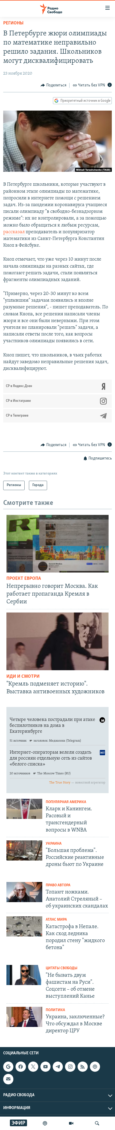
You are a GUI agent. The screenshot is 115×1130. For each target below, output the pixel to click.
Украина (54, 844)
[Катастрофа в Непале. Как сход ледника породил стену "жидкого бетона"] (24, 926)
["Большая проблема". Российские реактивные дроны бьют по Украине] (24, 850)
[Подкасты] (95, 1067)
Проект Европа (23, 578)
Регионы (13, 23)
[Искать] (97, 1123)
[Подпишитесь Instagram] (70, 1067)
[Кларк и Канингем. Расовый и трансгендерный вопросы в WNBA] (24, 809)
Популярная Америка (66, 802)
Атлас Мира (56, 920)
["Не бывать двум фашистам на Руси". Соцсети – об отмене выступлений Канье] (24, 975)
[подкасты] (45, 1123)
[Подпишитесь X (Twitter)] (33, 1067)
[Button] (53, 85)
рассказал (14, 232)
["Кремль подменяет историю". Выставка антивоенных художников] (57, 641)
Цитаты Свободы (61, 968)
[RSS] (83, 1067)
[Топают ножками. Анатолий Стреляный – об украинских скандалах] (24, 892)
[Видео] (71, 1123)
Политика (55, 1010)
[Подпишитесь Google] (8, 1067)
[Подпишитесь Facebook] (21, 1067)
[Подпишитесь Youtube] (45, 1067)
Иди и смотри (23, 676)
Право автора (58, 885)
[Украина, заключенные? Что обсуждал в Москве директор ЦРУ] (24, 1017)
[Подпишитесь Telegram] (58, 1067)
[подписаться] (8, 1079)
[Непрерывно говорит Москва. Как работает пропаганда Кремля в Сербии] (57, 544)
